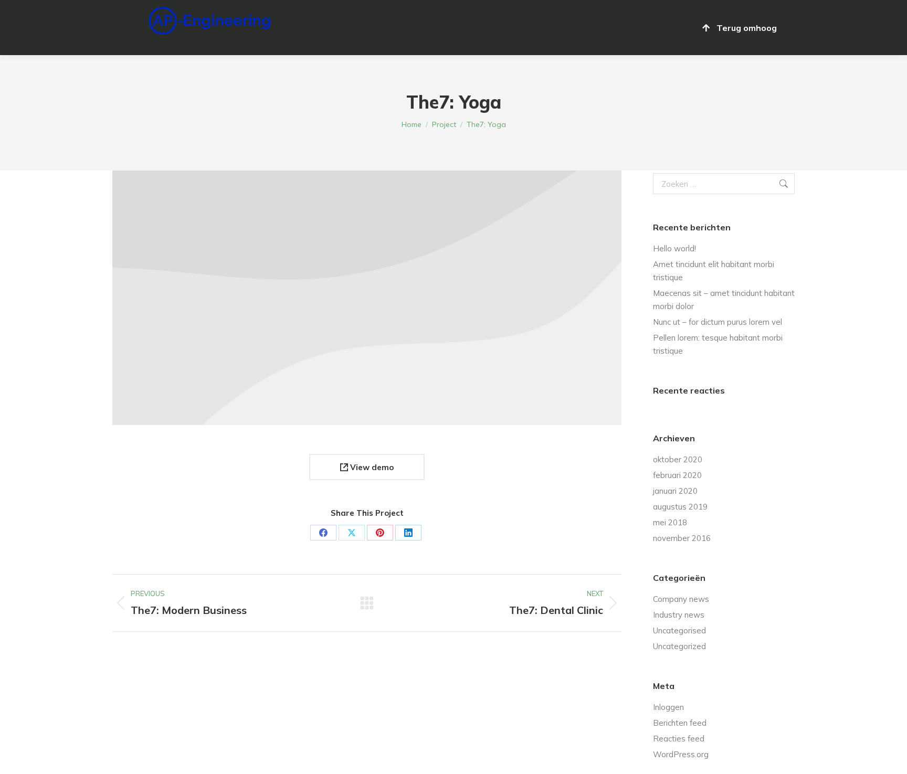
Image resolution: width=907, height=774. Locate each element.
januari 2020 (675, 491)
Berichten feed (679, 723)
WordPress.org (681, 754)
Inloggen (668, 707)
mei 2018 (670, 522)
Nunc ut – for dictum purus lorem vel (717, 322)
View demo (371, 467)
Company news (681, 599)
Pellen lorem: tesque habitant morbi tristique (718, 344)
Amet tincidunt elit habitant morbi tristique (713, 270)
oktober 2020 (677, 459)
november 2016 (682, 538)
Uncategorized (679, 646)
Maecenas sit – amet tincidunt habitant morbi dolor (724, 299)
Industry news (678, 615)
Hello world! (674, 248)
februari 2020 (677, 475)
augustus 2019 (680, 507)
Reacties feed (678, 739)
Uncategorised (679, 630)
